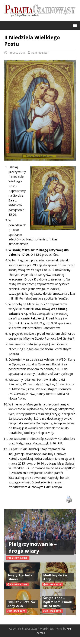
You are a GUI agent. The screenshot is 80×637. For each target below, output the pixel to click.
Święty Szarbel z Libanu (19, 577)
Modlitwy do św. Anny (55, 577)
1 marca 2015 (16, 52)
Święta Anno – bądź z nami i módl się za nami (57, 602)
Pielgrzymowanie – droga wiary (33, 547)
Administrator (40, 52)
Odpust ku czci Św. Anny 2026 (21, 604)
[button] (74, 25)
